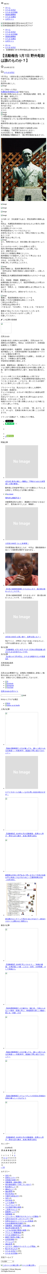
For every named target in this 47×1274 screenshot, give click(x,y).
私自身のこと (10, 1187)
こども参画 (9, 1203)
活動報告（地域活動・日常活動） (18, 1226)
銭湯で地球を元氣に (13, 1237)
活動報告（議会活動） (14, 1182)
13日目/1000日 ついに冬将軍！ (17, 543)
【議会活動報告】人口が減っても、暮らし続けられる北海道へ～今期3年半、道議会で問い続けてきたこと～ (25, 750)
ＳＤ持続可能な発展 (13, 1207)
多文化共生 (9, 1194)
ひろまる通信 (10, 17)
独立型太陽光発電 (12, 1228)
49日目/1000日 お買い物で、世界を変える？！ (23, 637)
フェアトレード (11, 1205)
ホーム (7, 8)
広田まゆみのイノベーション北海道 (19, 1221)
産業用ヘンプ (10, 1212)
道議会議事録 (10, 14)
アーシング (9, 1242)
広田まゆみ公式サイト (9, 691)
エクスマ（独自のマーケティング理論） (21, 1246)
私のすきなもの (11, 1249)
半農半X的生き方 (12, 1196)
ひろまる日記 (10, 10)
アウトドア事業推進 (13, 1233)
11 (4, 1158)
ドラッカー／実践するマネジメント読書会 (21, 1216)
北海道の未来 (10, 1180)
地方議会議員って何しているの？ (18, 1184)
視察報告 (8, 1214)
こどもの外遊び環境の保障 (15, 1230)
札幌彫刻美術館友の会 (9, 92)
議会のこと (9, 1189)
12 (6, 1158)
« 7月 (3, 1167)
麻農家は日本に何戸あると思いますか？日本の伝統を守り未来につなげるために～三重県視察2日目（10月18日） (25, 877)
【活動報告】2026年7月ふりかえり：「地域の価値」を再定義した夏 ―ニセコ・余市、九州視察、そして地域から (25, 967)
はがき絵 (8, 1200)
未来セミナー (10, 1178)
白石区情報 (9, 1239)
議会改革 (8, 1244)
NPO (7, 1175)
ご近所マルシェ (11, 1209)
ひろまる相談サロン (13, 1235)
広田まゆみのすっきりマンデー (17, 1219)
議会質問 (8, 1191)
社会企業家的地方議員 (14, 1223)
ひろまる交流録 (11, 12)
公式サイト (9, 19)
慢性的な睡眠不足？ (13, 498)
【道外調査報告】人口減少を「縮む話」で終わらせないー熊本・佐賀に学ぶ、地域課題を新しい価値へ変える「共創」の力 (25, 1010)
